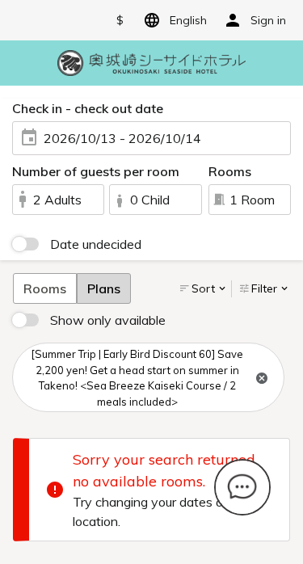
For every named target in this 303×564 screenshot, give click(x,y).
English (188, 20)
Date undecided (95, 244)
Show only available (108, 320)
